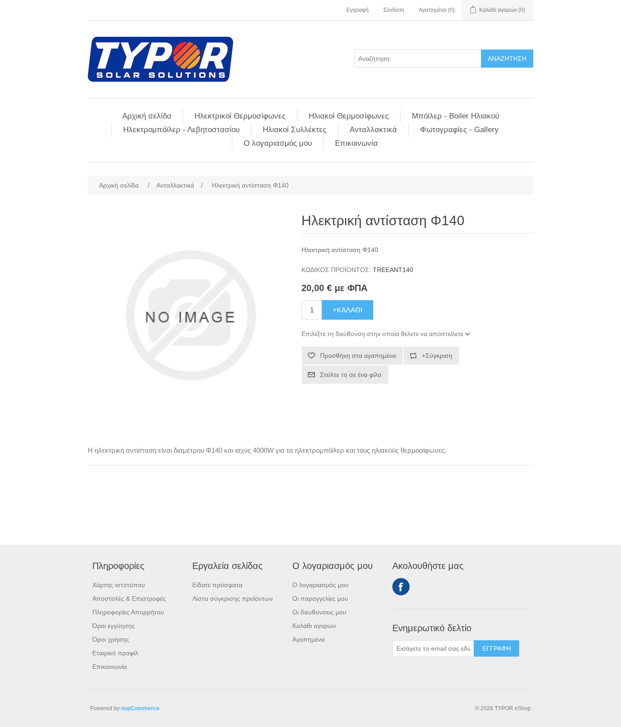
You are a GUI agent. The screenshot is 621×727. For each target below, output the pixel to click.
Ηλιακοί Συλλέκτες (294, 129)
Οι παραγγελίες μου (320, 598)
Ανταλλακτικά (373, 129)
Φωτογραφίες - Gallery (459, 129)
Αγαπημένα (308, 639)
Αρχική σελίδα (146, 116)
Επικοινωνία (356, 143)
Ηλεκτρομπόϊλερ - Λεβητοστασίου (181, 129)
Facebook (401, 586)
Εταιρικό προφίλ (115, 653)
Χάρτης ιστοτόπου (118, 585)
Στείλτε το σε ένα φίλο (350, 374)
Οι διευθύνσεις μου (319, 612)
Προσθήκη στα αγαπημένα (358, 355)
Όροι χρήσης (110, 639)
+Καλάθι (347, 310)
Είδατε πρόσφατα (217, 585)
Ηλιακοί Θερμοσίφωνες (349, 116)
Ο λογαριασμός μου (278, 143)
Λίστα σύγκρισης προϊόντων (232, 598)
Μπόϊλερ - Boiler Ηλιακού (455, 116)
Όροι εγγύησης (113, 625)
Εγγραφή (357, 10)
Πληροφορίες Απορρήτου (128, 612)
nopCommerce (140, 708)
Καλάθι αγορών (314, 625)
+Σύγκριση (437, 355)
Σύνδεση (393, 10)
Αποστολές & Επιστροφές (129, 598)
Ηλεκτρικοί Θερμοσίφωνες (240, 116)
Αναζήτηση (507, 58)
